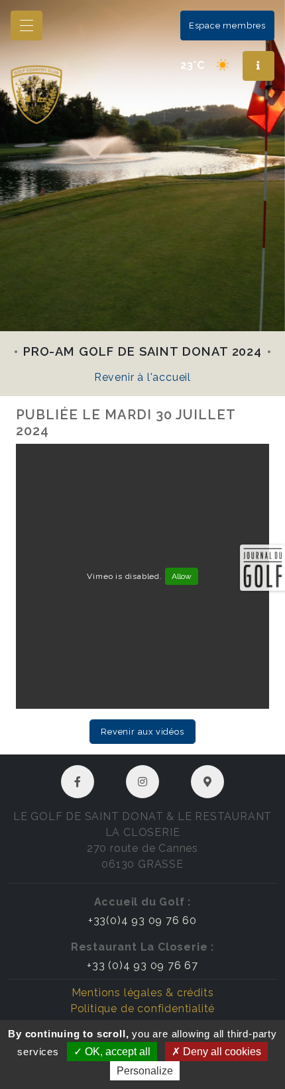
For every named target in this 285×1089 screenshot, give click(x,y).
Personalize (145, 1070)
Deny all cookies (220, 1051)
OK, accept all (116, 1051)
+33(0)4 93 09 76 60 (142, 920)
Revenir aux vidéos (142, 732)
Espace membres (227, 25)
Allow (182, 576)
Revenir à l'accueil (142, 377)
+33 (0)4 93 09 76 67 (142, 965)
